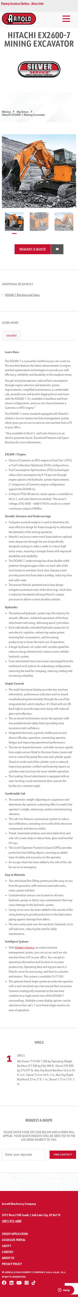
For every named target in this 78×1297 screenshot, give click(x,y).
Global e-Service (24, 947)
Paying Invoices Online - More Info (22, 3)
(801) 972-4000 (11, 1221)
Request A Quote (33, 249)
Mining (6, 111)
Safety (6, 1246)
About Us (8, 1258)
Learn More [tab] (11, 335)
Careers (7, 1252)
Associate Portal (14, 1240)
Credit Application (15, 1234)
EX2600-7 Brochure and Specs (22, 295)
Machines (23, 111)
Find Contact (63, 1154)
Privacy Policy (12, 1264)
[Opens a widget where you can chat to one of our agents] (63, 1290)
